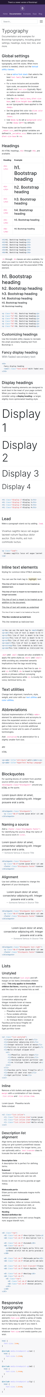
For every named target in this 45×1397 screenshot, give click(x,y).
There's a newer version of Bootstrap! (22, 2)
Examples (27, 14)
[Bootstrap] (22, 8)
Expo (35, 14)
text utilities (31, 697)
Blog (40, 14)
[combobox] (19, 21)
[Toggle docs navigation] (41, 22)
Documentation (15, 14)
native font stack (20, 74)
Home (5, 14)
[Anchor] (31, 56)
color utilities (8, 700)
